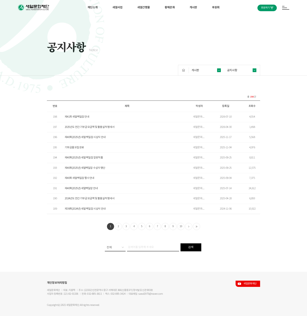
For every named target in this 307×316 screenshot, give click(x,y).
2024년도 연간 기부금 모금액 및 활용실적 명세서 (89, 198)
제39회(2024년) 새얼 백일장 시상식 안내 (85, 208)
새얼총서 (143, 18)
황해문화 (170, 7)
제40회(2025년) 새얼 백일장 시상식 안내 (85, 137)
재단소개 (93, 7)
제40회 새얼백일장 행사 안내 (79, 178)
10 (181, 226)
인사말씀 (92, 18)
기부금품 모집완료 (74, 147)
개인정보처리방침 (57, 282)
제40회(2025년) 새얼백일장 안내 (81, 188)
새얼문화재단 (250, 283)
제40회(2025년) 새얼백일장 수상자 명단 (85, 167)
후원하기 (265, 7)
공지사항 (193, 18)
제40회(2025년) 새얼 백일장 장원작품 (84, 157)
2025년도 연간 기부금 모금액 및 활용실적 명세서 (89, 127)
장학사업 (117, 18)
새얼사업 (117, 7)
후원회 (216, 7)
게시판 (193, 7)
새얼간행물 (143, 7)
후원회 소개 (216, 18)
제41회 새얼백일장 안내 (77, 116)
